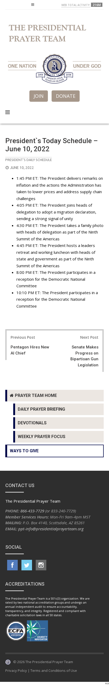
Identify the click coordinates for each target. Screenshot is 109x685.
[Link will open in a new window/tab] (12, 565)
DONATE (65, 96)
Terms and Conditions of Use (53, 670)
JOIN (39, 96)
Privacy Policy (16, 670)
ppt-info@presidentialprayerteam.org (51, 528)
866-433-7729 (32, 510)
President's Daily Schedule (28, 160)
